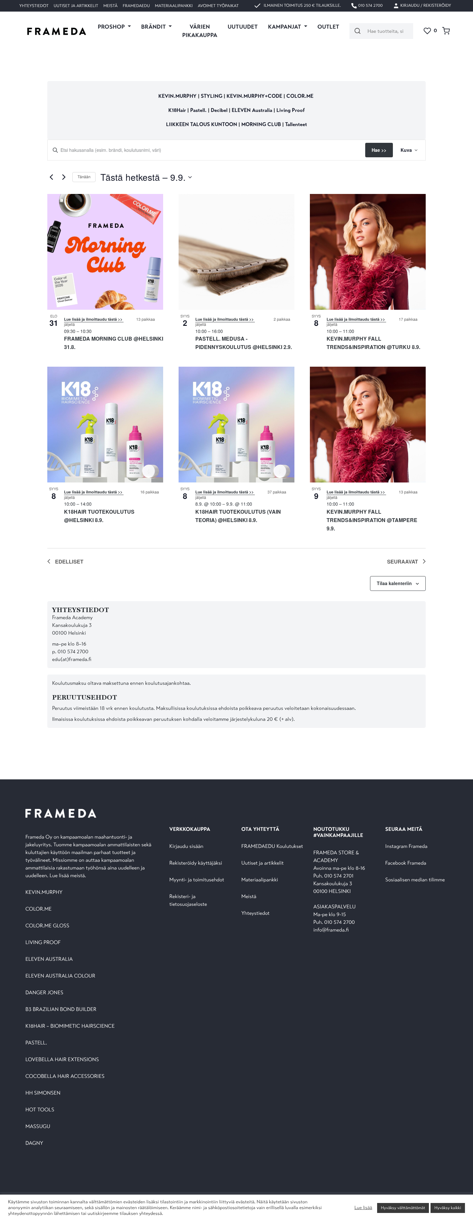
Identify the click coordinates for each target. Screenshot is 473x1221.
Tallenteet (296, 124)
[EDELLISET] (51, 177)
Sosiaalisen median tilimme (415, 880)
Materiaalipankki (174, 5)
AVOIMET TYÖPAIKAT (218, 5)
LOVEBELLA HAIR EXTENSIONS (62, 1060)
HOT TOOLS (39, 1110)
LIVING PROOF (42, 943)
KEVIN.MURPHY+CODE (254, 96)
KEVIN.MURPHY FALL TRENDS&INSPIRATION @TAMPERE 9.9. (372, 520)
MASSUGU (37, 1127)
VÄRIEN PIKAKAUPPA (199, 31)
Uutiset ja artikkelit (76, 5)
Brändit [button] (154, 26)
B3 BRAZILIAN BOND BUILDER (61, 1009)
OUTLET (328, 26)
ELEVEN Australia (252, 110)
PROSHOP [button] (112, 26)
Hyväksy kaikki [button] (447, 1207)
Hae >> (379, 150)
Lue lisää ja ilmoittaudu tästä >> (94, 319)
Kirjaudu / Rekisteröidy (425, 5)
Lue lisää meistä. (69, 876)
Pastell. (198, 110)
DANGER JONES (44, 993)
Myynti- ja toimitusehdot (196, 880)
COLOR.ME (299, 96)
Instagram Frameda (406, 846)
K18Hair (177, 110)
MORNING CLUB (261, 124)
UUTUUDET (242, 26)
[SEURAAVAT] (64, 177)
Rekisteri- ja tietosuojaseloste (188, 900)
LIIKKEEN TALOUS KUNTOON (201, 124)
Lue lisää (363, 1208)
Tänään (84, 176)
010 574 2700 (370, 5)
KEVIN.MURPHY (177, 96)
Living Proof (290, 110)
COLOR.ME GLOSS (47, 926)
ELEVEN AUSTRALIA (49, 959)
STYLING (212, 96)
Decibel (220, 110)
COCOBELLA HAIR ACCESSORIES (65, 1076)
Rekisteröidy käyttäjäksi (195, 863)
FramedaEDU (136, 5)
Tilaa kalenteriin (394, 583)
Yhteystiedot (34, 5)
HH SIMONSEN (42, 1093)
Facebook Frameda (405, 863)
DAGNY (34, 1143)
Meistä (110, 5)
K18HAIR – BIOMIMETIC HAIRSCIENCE (70, 1026)
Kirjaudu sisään (186, 846)
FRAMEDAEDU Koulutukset (272, 846)
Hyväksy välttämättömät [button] (403, 1207)
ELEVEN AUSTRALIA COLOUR (60, 976)
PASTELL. (36, 1043)
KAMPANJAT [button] (285, 26)
